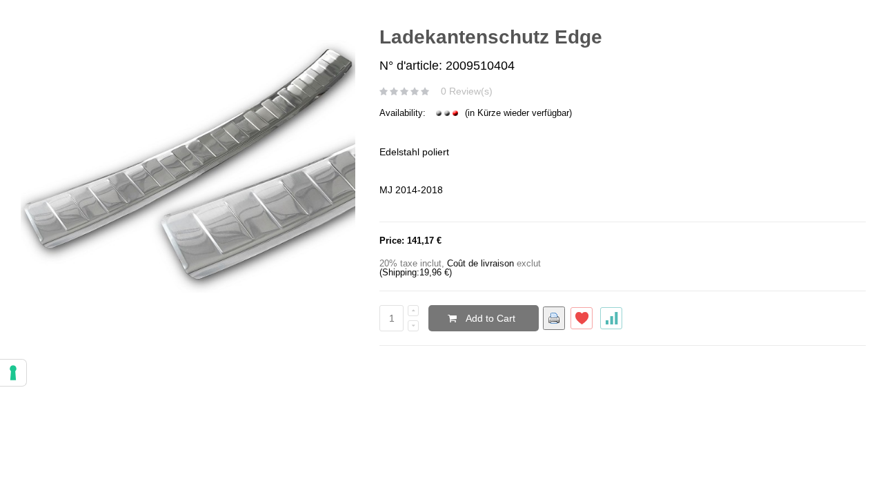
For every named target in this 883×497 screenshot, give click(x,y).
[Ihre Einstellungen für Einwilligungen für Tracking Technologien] (13, 373)
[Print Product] (554, 318)
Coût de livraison (480, 263)
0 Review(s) (467, 91)
